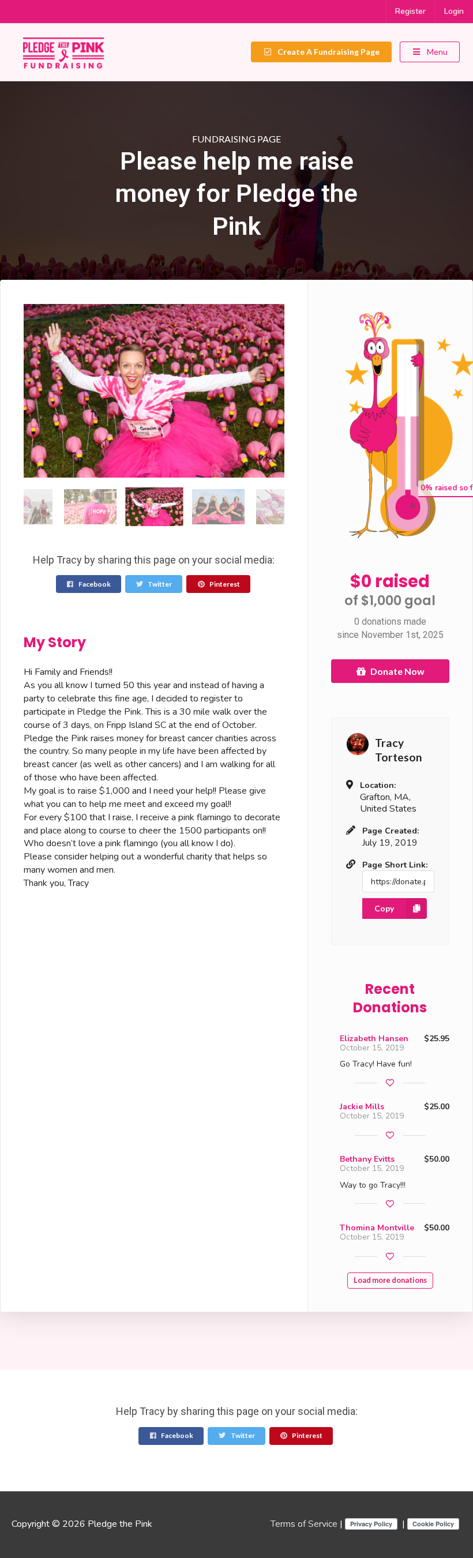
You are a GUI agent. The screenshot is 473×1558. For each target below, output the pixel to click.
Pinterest (224, 584)
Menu (436, 52)
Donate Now (397, 671)
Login (454, 11)
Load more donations (390, 1280)
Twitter (159, 584)
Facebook (94, 584)
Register (410, 11)
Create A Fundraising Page (328, 52)
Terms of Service (304, 1524)
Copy (384, 908)
